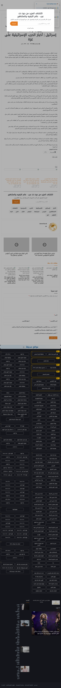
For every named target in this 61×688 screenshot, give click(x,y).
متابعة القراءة (30, 28)
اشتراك (14, 23)
